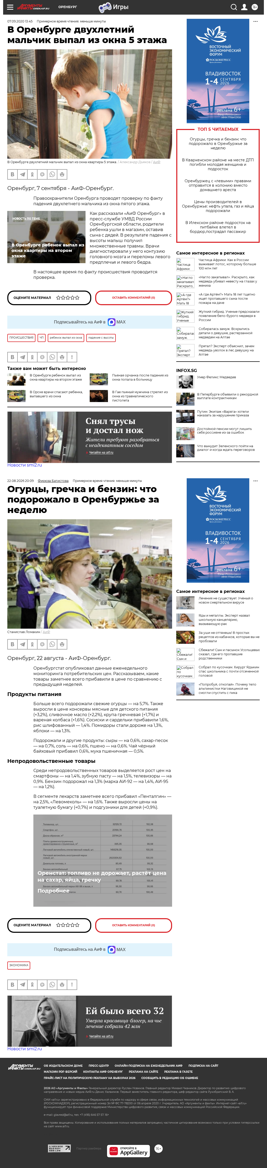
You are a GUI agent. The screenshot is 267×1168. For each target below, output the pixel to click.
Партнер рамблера (88, 1148)
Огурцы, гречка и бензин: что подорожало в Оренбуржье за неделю (218, 143)
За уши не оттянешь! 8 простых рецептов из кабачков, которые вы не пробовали (229, 637)
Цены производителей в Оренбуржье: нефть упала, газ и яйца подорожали (218, 206)
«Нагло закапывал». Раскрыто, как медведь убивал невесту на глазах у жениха (228, 281)
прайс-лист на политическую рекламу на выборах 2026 (89, 1078)
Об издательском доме (63, 1065)
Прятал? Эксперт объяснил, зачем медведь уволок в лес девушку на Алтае (226, 350)
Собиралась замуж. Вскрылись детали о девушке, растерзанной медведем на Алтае (225, 333)
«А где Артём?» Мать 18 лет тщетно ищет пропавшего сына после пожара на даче (227, 298)
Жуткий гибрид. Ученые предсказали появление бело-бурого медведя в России (229, 316)
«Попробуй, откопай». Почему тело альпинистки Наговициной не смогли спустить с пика (227, 688)
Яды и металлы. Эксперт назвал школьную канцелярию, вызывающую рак (224, 620)
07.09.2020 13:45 (20, 21)
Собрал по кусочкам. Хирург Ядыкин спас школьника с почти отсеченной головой (229, 671)
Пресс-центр (99, 1065)
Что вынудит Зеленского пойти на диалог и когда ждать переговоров (226, 448)
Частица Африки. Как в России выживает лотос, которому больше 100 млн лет (227, 264)
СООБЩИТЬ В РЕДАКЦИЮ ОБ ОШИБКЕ (169, 1078)
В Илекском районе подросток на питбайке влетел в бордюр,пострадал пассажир (218, 227)
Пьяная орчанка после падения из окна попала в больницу (140, 377)
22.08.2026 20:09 (20, 481)
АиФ (156, 162)
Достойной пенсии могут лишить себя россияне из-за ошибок (224, 430)
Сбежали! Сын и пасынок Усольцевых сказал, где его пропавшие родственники (229, 654)
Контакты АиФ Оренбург (103, 1071)
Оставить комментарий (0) (133, 297)
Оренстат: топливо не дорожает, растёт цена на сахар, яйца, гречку (102, 876)
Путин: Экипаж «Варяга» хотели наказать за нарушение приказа (223, 413)
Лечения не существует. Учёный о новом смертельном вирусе (226, 600)
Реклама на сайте (143, 1071)
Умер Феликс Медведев (216, 377)
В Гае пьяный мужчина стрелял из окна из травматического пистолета (140, 396)
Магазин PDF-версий (60, 1071)
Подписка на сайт (203, 1065)
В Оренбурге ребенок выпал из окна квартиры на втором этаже (56, 377)
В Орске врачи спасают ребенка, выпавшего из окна (56, 394)
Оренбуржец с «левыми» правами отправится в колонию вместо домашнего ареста (218, 185)
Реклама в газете (178, 1071)
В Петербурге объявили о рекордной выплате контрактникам (227, 396)
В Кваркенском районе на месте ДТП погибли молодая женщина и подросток (218, 164)
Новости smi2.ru (24, 465)
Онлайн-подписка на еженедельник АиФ (149, 1065)
